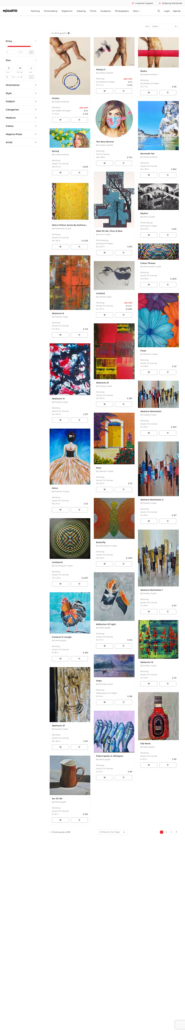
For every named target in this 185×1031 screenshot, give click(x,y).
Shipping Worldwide (170, 3)
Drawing (81, 11)
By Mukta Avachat (60, 101)
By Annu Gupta (103, 234)
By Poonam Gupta (149, 354)
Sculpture (106, 11)
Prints (93, 11)
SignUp (177, 11)
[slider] (7, 46)
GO (31, 52)
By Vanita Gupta (103, 297)
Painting (35, 11)
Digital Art (67, 11)
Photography (122, 11)
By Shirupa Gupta (104, 684)
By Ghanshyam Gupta (150, 266)
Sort (147, 26)
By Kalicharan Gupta (61, 228)
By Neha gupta (59, 640)
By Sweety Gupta (60, 317)
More (137, 11)
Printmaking (50, 11)
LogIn (167, 11)
